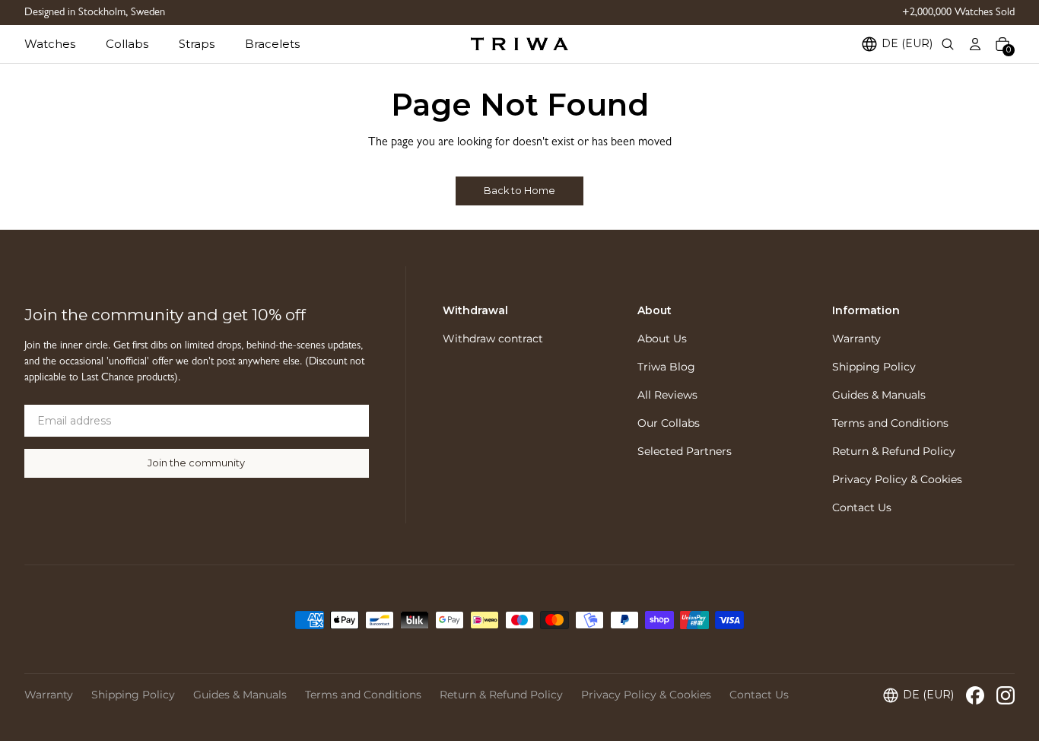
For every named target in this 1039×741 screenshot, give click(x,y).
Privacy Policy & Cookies (897, 479)
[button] (65, 43)
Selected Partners (684, 451)
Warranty (856, 338)
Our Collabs (668, 423)
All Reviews (667, 395)
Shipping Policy (874, 367)
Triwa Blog (666, 367)
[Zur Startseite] (519, 44)
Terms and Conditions (890, 423)
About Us (662, 338)
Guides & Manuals (879, 395)
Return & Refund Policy (893, 451)
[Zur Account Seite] (975, 44)
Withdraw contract (493, 338)
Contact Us (861, 507)
